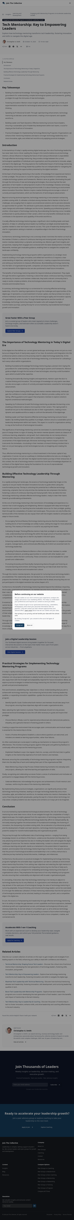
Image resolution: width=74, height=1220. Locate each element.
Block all (29, 625)
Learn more (28, 610)
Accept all (19, 625)
